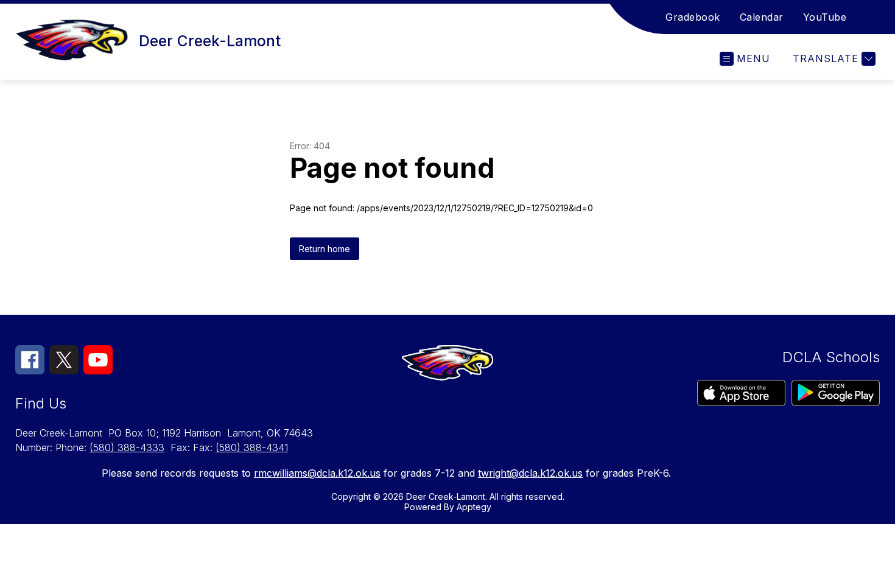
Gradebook (692, 17)
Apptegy (474, 507)
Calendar (762, 17)
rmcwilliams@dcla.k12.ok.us (317, 473)
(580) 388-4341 (252, 447)
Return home (324, 249)
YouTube (825, 17)
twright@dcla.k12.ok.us (530, 473)
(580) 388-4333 (127, 447)
